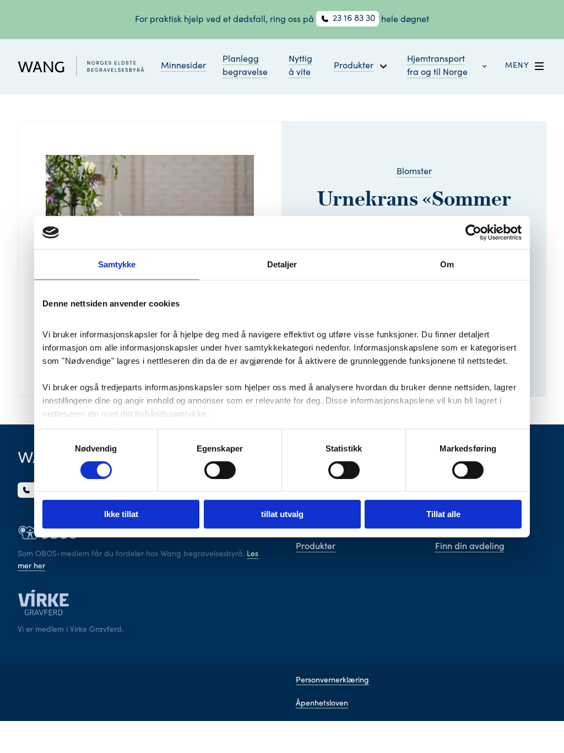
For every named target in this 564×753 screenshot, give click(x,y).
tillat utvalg (282, 514)
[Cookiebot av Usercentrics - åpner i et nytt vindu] (473, 232)
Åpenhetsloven (322, 704)
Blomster (414, 172)
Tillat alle (443, 514)
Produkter (315, 546)
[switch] (220, 470)
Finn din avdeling (470, 546)
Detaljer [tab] (282, 264)
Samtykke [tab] (117, 264)
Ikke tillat (121, 514)
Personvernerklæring (332, 681)
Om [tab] (447, 264)
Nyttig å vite (300, 66)
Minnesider (183, 66)
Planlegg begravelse (245, 66)
